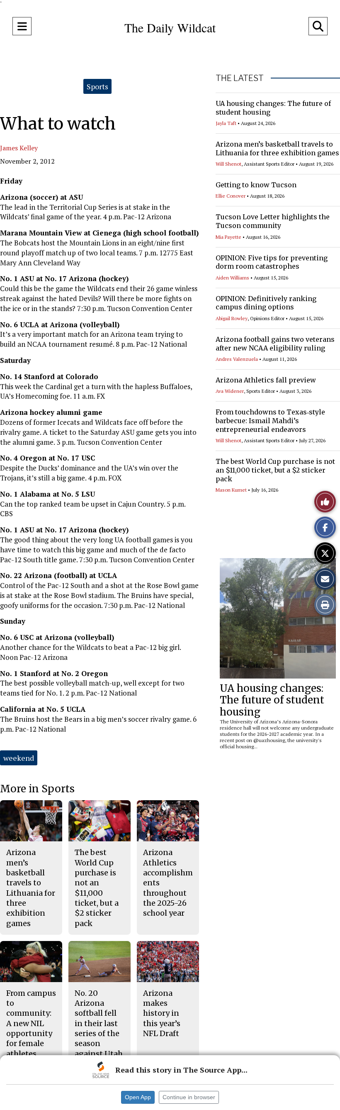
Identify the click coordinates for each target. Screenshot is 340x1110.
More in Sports (37, 788)
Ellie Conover (230, 196)
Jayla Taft (226, 123)
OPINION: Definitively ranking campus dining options (266, 302)
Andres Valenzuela (237, 359)
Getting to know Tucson (256, 185)
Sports (97, 86)
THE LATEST (240, 78)
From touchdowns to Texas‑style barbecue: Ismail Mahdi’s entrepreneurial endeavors (270, 421)
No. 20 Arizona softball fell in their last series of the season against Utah (99, 1023)
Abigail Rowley (232, 318)
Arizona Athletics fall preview (266, 380)
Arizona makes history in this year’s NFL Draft (161, 1013)
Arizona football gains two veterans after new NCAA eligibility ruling (275, 343)
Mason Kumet (231, 490)
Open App (138, 1097)
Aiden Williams (232, 277)
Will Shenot (228, 164)
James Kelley (19, 147)
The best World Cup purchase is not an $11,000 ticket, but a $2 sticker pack (275, 470)
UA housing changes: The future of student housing (272, 700)
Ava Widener (230, 391)
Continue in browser (189, 1097)
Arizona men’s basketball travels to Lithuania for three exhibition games (277, 148)
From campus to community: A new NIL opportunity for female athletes (31, 1023)
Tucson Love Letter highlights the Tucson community (273, 221)
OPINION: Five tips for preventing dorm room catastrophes (272, 262)
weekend (18, 758)
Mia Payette (228, 237)
